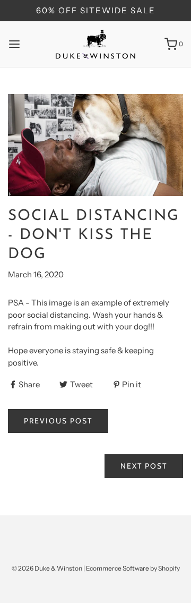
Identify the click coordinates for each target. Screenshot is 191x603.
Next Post (143, 466)
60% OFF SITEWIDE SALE (95, 10)
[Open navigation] (14, 44)
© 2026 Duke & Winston (47, 568)
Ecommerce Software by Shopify (133, 568)
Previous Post (58, 421)
